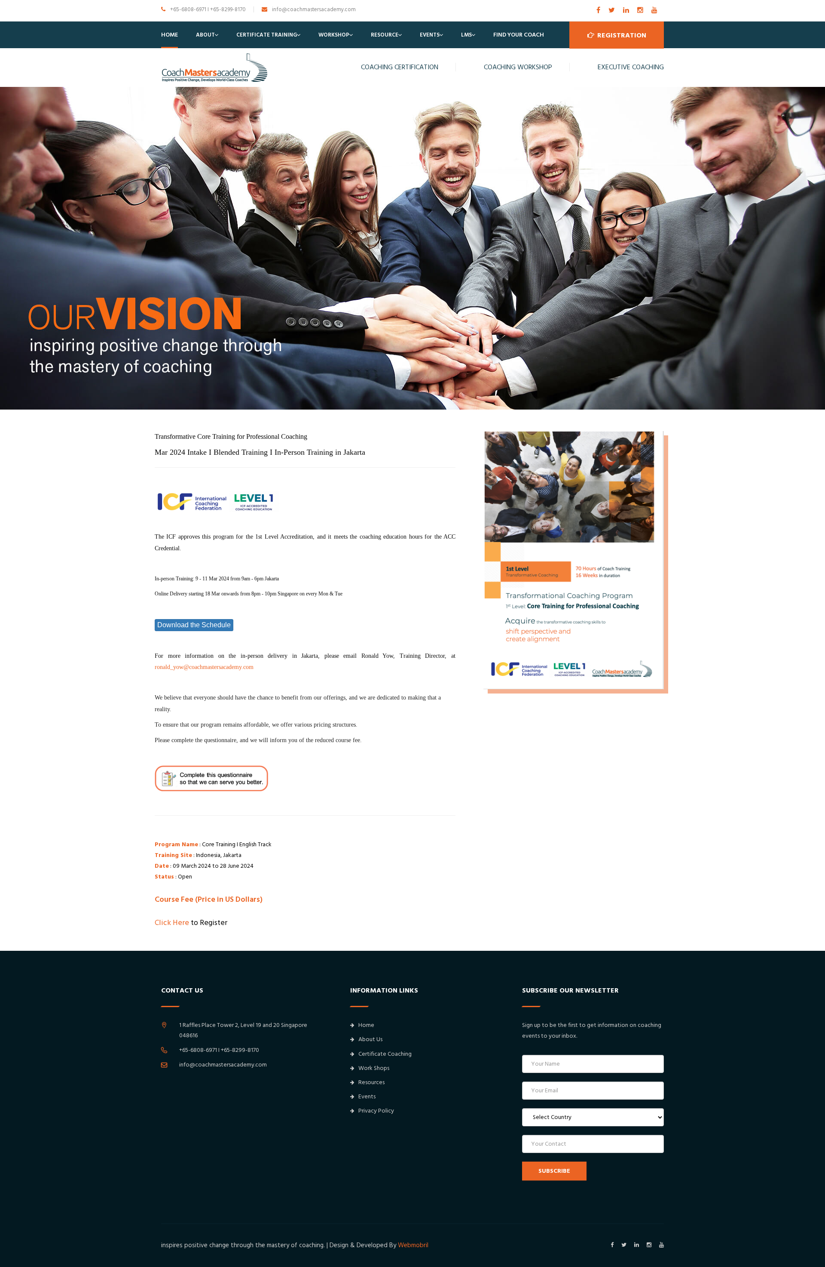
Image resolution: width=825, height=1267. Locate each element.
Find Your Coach (518, 35)
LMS (466, 35)
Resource (384, 35)
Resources (371, 1082)
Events (430, 35)
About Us (370, 1039)
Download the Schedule (194, 625)
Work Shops (373, 1068)
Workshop (333, 35)
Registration (621, 35)
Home (169, 35)
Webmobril (413, 1245)
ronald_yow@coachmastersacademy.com (204, 667)
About (205, 35)
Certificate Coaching (385, 1054)
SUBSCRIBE (554, 1171)
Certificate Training (266, 35)
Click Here (172, 922)
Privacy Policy (376, 1111)
